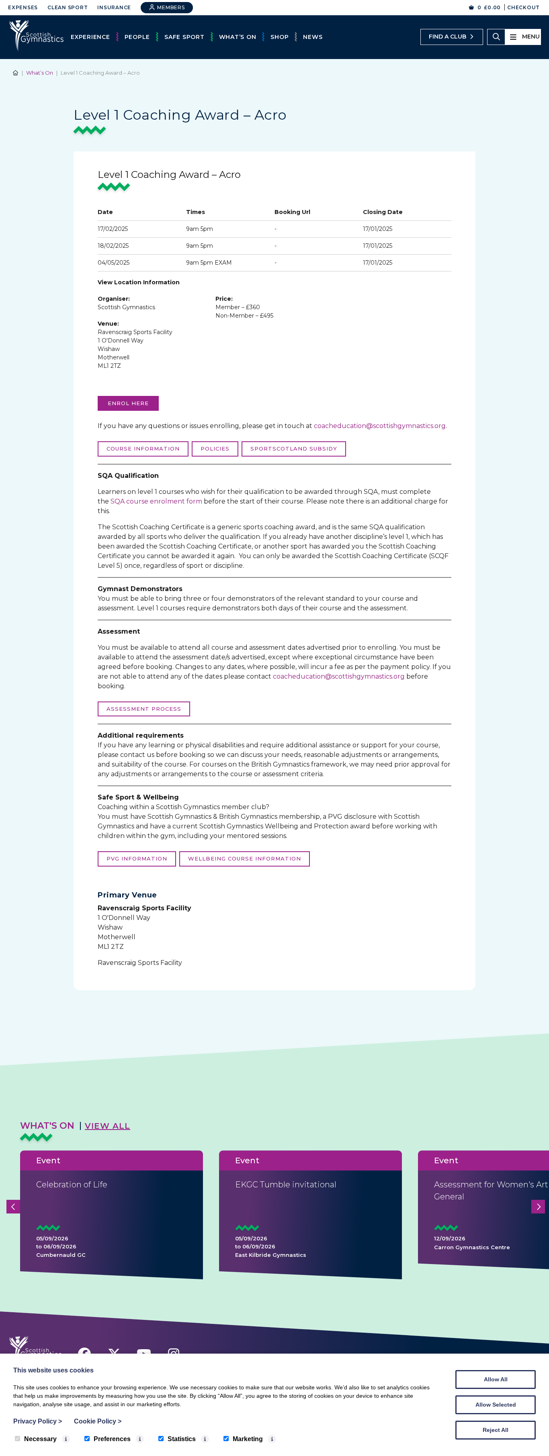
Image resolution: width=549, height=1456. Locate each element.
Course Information (143, 448)
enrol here (128, 403)
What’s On (237, 37)
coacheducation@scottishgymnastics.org (380, 426)
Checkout (523, 7)
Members (170, 7)
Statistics (182, 1439)
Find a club (447, 36)
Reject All (495, 1430)
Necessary (40, 1439)
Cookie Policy (97, 1421)
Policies (215, 448)
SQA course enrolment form (156, 501)
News (312, 37)
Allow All (496, 1379)
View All (107, 1126)
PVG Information (137, 858)
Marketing (248, 1439)
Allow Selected (495, 1404)
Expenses (23, 7)
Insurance (114, 7)
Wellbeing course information (244, 858)
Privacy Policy (37, 1421)
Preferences (112, 1439)
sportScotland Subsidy (293, 448)
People (137, 37)
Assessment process (144, 709)
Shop (279, 37)
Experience (90, 37)
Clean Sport (67, 7)
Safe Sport (184, 37)
